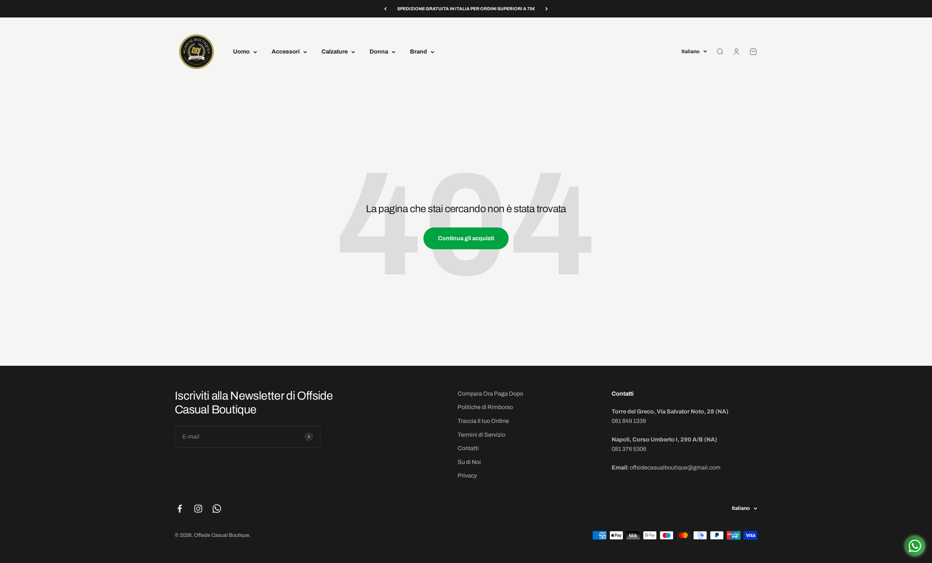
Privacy (467, 475)
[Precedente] (385, 8)
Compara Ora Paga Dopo (490, 393)
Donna (379, 52)
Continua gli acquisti (466, 238)
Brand (418, 52)
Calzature (334, 52)
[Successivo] (546, 8)
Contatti (468, 448)
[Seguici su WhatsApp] (217, 509)
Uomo (241, 52)
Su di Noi (469, 462)
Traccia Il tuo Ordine (483, 421)
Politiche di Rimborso (485, 407)
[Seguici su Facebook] (180, 509)
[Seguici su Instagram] (198, 509)
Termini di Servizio (481, 435)
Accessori (286, 52)
